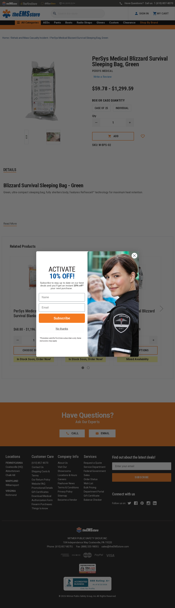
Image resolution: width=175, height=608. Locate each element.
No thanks (62, 328)
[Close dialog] (134, 256)
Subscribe (62, 318)
